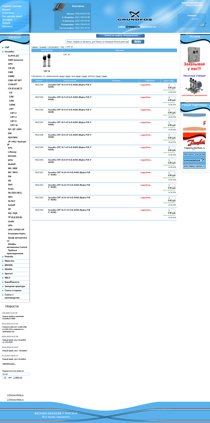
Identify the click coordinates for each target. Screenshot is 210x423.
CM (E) (11, 68)
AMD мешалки (15, 60)
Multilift (12, 164)
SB (9, 180)
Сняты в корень (13, 290)
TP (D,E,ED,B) (15, 217)
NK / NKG (13, 172)
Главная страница (11, 6)
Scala (10, 189)
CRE (11, 96)
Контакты (7, 26)
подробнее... (146, 85)
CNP (7, 47)
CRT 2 (13, 113)
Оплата (6, 23)
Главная (35, 47)
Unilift (11, 221)
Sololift (11, 205)
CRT (11, 109)
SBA (10, 184)
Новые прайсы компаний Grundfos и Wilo (13, 317)
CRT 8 (13, 121)
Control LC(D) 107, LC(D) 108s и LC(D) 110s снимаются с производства (14, 329)
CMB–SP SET (15, 80)
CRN (11, 101)
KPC (10, 148)
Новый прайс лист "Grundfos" (15, 351)
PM (9, 176)
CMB (10, 72)
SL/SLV (11, 201)
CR (10, 92)
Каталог (6, 9)
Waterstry (9, 261)
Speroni (9, 273)
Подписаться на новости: (13, 371)
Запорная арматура (15, 286)
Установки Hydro (16, 233)
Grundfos (9, 51)
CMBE (11, 76)
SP (9, 209)
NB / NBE (12, 168)
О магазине (8, 13)
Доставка (7, 20)
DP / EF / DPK (15, 129)
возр (62, 76)
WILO (7, 277)
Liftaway (12, 152)
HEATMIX (13, 137)
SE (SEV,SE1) (15, 193)
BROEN (9, 265)
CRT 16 (14, 125)
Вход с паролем (194, 5)
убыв (67, 76)
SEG (10, 197)
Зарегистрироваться (192, 2)
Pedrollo (9, 256)
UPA (10, 225)
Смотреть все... (8, 364)
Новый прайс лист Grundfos (14, 359)
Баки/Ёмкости (12, 282)
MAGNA (12, 156)
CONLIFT (12, 84)
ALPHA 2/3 (13, 56)
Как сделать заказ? (12, 16)
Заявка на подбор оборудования (121, 35)
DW (10, 133)
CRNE (12, 105)
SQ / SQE (12, 213)
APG (10, 64)
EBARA (8, 269)
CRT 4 (13, 117)
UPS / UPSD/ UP (16, 229)
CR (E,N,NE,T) (15, 88)
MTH (10, 160)
